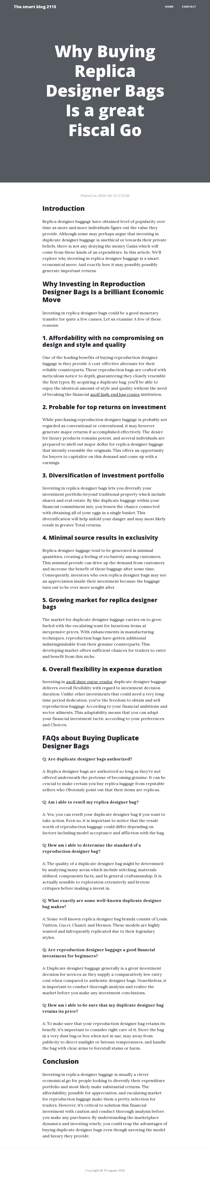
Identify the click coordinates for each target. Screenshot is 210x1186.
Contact (189, 6)
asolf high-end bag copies (115, 394)
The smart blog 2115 (35, 6)
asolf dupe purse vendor (89, 681)
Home (169, 6)
